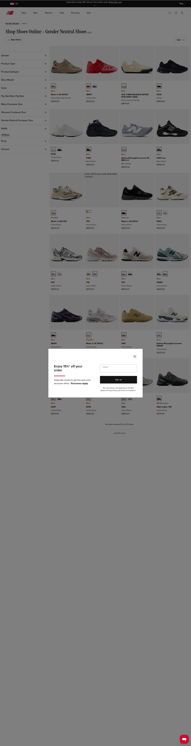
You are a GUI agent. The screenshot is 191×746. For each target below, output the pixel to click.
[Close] (135, 356)
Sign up (118, 379)
